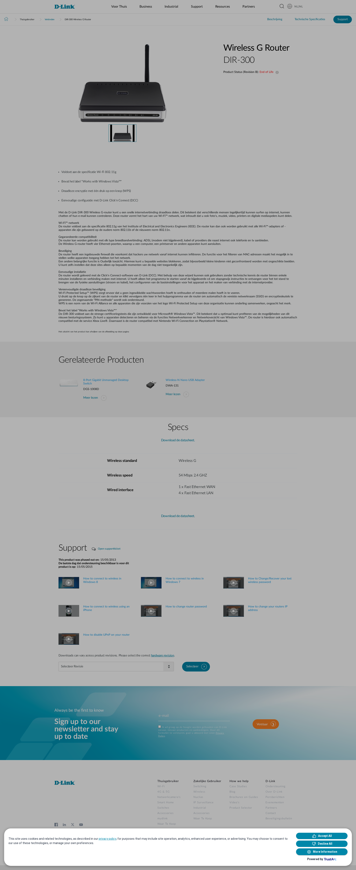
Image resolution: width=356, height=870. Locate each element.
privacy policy (107, 838)
